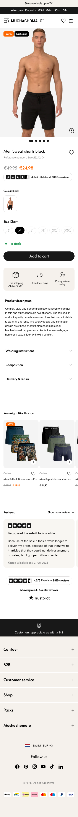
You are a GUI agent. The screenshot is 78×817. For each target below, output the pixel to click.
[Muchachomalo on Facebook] (17, 766)
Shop (8, 694)
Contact (10, 649)
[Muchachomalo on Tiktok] (52, 766)
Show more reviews (59, 512)
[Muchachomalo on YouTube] (43, 766)
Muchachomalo (17, 725)
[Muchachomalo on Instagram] (34, 766)
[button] (6, 21)
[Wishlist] (63, 21)
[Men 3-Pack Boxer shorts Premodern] (21, 444)
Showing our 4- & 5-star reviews (39, 590)
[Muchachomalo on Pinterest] (26, 766)
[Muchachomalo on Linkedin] (60, 766)
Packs (8, 710)
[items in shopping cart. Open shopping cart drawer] (71, 21)
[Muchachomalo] (27, 21)
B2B (6, 664)
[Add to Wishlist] (71, 152)
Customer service (18, 679)
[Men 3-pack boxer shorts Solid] (57, 444)
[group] (39, 543)
